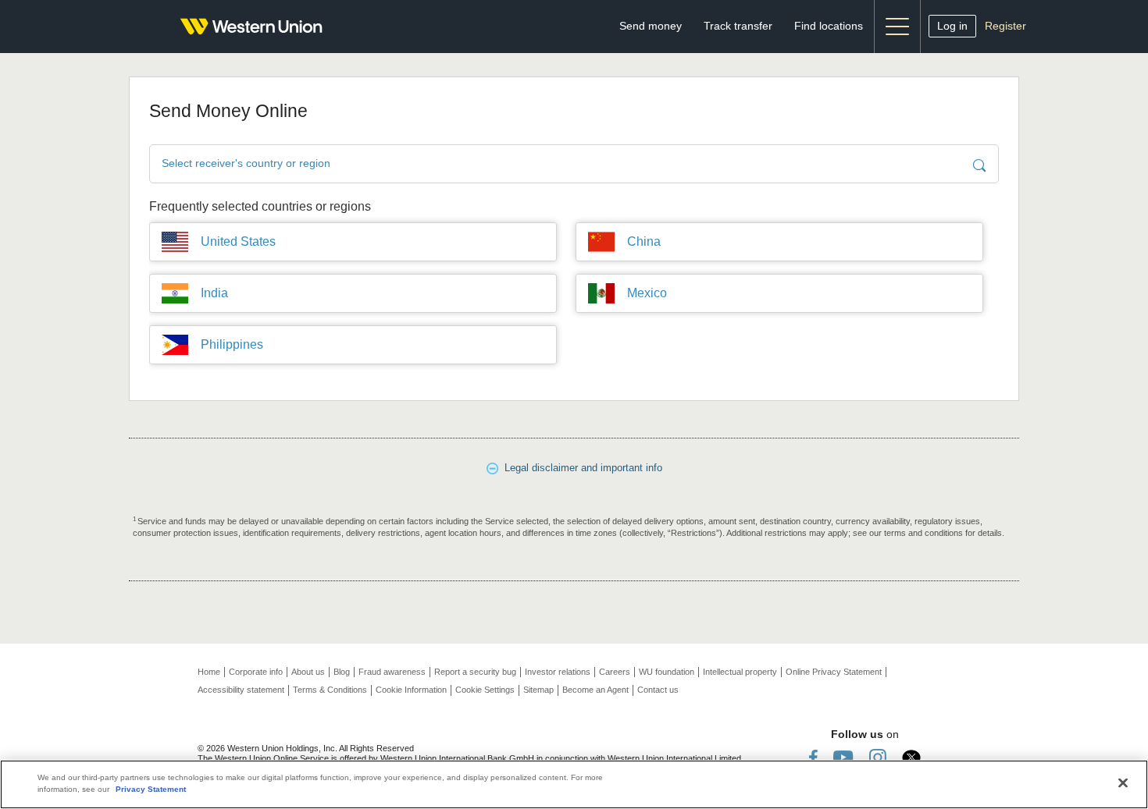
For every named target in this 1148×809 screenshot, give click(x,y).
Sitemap (538, 689)
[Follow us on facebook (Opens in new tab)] (813, 757)
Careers (614, 671)
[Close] (1123, 783)
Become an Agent (595, 689)
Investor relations (557, 671)
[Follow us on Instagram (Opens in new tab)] (877, 757)
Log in (952, 26)
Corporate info (256, 671)
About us (308, 671)
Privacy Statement (151, 789)
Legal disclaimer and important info (580, 468)
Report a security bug (475, 671)
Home (209, 671)
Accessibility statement (241, 689)
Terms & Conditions (330, 689)
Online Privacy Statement (834, 671)
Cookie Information (411, 689)
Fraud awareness (392, 671)
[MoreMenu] (897, 26)
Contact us (658, 689)
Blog (341, 671)
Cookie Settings (485, 689)
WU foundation (666, 671)
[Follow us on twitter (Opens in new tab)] (911, 757)
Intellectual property (740, 671)
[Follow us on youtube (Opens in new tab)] (843, 757)
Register (1005, 26)
